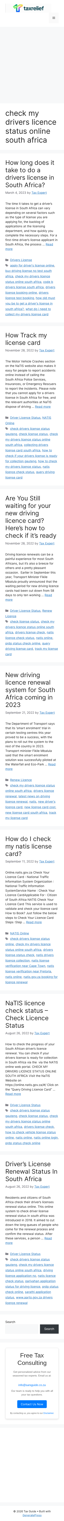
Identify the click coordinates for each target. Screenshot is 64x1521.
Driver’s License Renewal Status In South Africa (31, 1171)
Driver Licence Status (25, 417)
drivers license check (30, 632)
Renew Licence (21, 780)
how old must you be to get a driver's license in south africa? (30, 303)
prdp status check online (22, 643)
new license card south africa (26, 812)
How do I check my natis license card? (28, 846)
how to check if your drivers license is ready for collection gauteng (31, 456)
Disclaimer (48, 1413)
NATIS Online (19, 933)
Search (10, 1322)
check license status (33, 434)
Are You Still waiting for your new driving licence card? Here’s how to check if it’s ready (30, 516)
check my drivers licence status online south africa (31, 439)
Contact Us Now (32, 1404)
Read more (43, 406)
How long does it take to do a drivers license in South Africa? (29, 174)
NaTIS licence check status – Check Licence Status (27, 1014)
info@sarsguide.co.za (32, 1385)
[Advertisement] (32, 63)
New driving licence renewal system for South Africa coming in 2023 (30, 689)
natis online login (46, 1137)
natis (32, 801)
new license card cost (39, 807)
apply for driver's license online (32, 265)
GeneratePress (32, 1515)
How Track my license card (26, 338)
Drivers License (21, 260)
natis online (44, 638)
